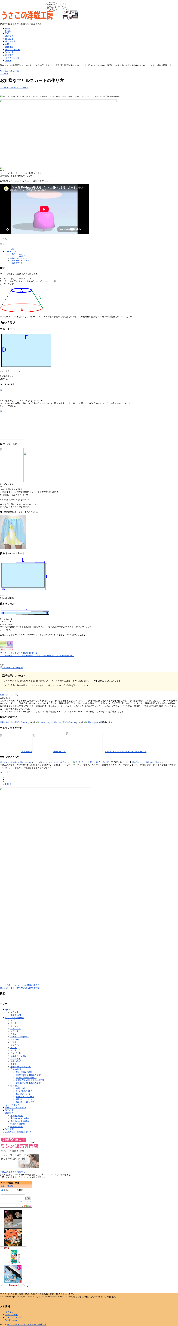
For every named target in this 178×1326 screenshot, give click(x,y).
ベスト (13, 1047)
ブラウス (14, 1045)
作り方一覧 (10, 41)
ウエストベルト (22, 256)
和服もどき (15, 1058)
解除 (21, 1190)
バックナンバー (25, 1201)
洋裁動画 (9, 39)
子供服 (13, 1064)
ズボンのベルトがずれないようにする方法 (20, 988)
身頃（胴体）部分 (24, 1091)
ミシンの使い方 (12, 1105)
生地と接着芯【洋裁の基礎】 (29, 1075)
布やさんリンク (12, 58)
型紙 (7, 33)
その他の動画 (16, 1116)
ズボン (13, 1034)
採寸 (14, 249)
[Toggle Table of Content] (2, 245)
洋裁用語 (9, 47)
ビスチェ (14, 1042)
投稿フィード (11, 1315)
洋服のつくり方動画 (19, 1121)
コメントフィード (13, 1317)
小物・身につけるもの (20, 1067)
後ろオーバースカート (20, 260)
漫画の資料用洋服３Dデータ (18, 1132)
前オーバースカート (19, 258)
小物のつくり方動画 (19, 1118)
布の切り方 (11, 251)
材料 (7, 44)
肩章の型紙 (26, 751)
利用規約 (9, 55)
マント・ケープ (17, 1050)
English (8, 31)
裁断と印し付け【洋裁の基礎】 (30, 1080)
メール (8, 60)
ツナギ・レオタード (19, 1037)
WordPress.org (11, 1320)
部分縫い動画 (16, 1126)
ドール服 (14, 1039)
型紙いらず (15, 1061)
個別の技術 (21, 1088)
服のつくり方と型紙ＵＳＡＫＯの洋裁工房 (26, 1324)
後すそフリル (17, 263)
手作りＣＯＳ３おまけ (15, 1107)
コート (13, 1023)
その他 (8, 1009)
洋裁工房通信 (7, 1186)
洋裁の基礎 (15, 1069)
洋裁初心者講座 (12, 50)
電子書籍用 (15, 1015)
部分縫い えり (23, 1094)
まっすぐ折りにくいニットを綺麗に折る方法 (21, 985)
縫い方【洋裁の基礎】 (26, 1077)
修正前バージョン (18, 1056)
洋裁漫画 (9, 36)
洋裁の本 (9, 52)
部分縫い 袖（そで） (26, 1102)
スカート (4, 87)
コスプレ (14, 1026)
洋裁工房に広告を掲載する (12, 1172)
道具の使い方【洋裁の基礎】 (29, 1083)
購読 (6, 1190)
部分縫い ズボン (24, 1099)
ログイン (9, 1312)
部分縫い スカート (18, 87)
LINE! (8, 784)
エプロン (14, 1020)
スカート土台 (17, 254)
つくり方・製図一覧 (14, 1018)
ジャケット (15, 1028)
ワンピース (15, 1053)
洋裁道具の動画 (17, 1124)
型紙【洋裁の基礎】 (25, 1072)
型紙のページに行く (9, 695)
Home (7, 28)
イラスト (14, 1012)
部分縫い (14, 1086)
